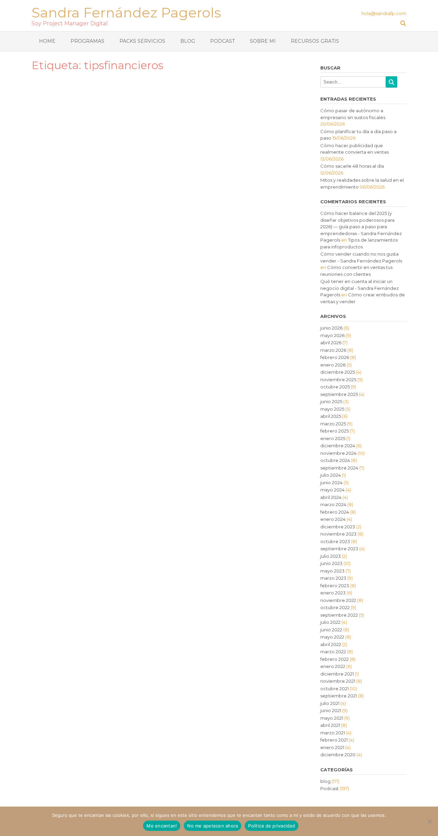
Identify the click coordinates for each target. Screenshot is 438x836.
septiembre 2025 (339, 394)
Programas (87, 41)
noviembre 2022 (338, 600)
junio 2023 (331, 563)
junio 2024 (331, 482)
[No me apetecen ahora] (429, 821)
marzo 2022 (333, 651)
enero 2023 (333, 592)
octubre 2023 (335, 541)
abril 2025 (330, 416)
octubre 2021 (334, 688)
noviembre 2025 (338, 379)
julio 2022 (330, 622)
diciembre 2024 (337, 445)
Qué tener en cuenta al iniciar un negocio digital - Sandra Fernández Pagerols (359, 288)
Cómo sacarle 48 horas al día (352, 166)
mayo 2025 (332, 409)
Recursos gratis (315, 41)
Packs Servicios (142, 41)
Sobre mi (263, 41)
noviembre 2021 (337, 681)
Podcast (222, 41)
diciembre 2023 (337, 526)
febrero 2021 (334, 740)
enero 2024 (333, 519)
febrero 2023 (334, 585)
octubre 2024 (335, 460)
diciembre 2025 (337, 372)
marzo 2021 (332, 732)
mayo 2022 (332, 637)
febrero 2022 (334, 659)
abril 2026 (331, 342)
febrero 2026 (334, 357)
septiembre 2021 (338, 695)
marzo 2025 (333, 423)
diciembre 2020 (338, 754)
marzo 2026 (333, 350)
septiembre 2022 (339, 615)
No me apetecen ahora (212, 825)
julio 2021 (329, 703)
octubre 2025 (335, 386)
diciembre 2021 (337, 674)
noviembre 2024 (338, 453)
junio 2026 (331, 328)
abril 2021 (330, 725)
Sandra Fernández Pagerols (126, 12)
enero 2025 (332, 438)
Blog (187, 41)
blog (325, 781)
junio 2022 (331, 629)
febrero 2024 (334, 512)
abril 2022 (330, 644)
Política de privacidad (271, 825)
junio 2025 (331, 401)
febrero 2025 (334, 431)
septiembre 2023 (339, 548)
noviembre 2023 (338, 534)
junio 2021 (330, 710)
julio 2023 (330, 556)
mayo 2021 (331, 718)
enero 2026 (333, 365)
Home (47, 41)
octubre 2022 (335, 607)
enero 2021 (332, 747)
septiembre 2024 (339, 468)
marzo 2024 (333, 504)
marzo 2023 (333, 578)
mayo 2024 (332, 489)
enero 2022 (332, 666)
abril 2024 (331, 497)
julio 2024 (330, 475)
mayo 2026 (332, 335)
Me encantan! (161, 825)
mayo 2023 (332, 571)
